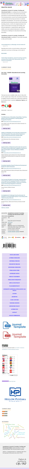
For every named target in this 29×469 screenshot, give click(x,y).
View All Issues (5, 207)
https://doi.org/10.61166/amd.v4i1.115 (12, 185)
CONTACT (14, 312)
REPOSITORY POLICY (14, 306)
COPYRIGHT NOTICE (14, 273)
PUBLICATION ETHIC (14, 270)
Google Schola (11, 231)
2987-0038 (10, 222)
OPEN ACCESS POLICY (14, 282)
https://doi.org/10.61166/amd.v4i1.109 (12, 137)
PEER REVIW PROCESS (14, 264)
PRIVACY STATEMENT (14, 276)
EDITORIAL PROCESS (14, 261)
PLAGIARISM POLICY (14, 286)
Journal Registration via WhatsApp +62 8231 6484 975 (13, 44)
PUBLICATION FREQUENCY (14, 279)
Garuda (17, 231)
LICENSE (14, 293)
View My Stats (12, 381)
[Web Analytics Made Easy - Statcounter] (5, 381)
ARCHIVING (14, 296)
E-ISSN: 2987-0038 (14, 299)
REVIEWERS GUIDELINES (14, 267)
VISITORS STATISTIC (14, 303)
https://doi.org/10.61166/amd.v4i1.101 (12, 121)
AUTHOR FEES (14, 309)
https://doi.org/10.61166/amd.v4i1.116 (12, 199)
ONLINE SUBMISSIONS (14, 315)
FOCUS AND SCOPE (14, 254)
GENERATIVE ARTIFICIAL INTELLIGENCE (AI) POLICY (14, 289)
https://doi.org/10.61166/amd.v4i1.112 (12, 152)
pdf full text (6, 175)
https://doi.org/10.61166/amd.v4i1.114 (12, 168)
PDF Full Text (6, 128)
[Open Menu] (1, 2)
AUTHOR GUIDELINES (14, 257)
